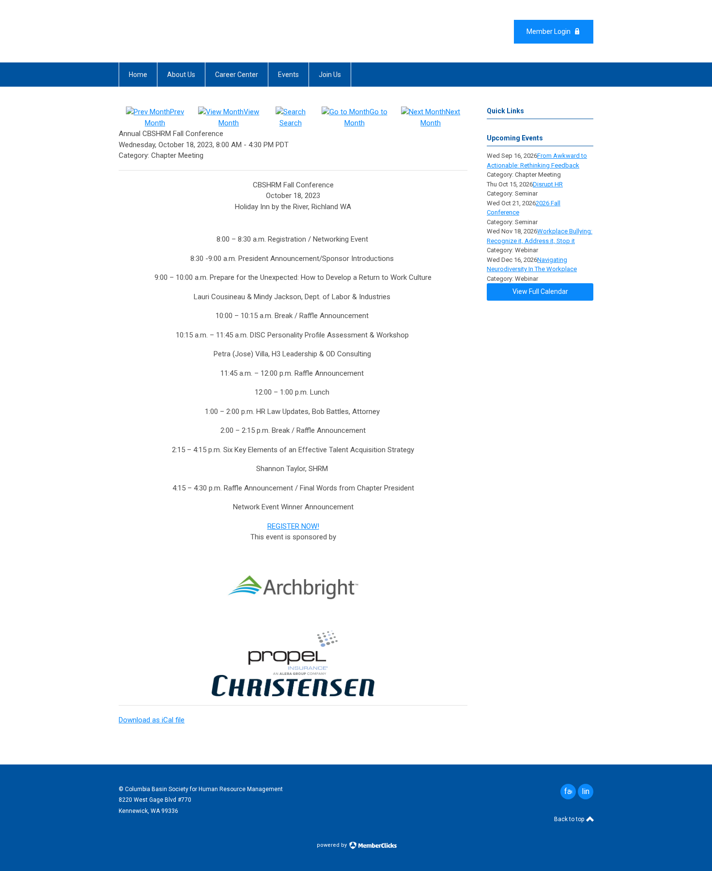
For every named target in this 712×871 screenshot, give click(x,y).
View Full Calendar (540, 291)
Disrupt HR (548, 184)
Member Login (548, 31)
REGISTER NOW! (293, 526)
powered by (332, 845)
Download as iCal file (152, 720)
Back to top (570, 819)
